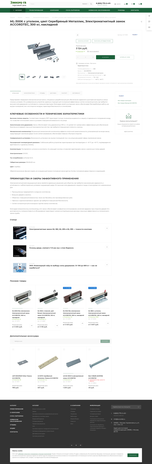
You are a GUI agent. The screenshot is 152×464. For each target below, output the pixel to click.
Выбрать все (18, 341)
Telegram (76, 445)
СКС (33, 426)
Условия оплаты (94, 409)
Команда (73, 409)
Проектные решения (38, 423)
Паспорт (64, 93)
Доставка (53, 93)
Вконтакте (71, 445)
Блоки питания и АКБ (38, 409)
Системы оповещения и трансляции (43, 431)
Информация (95, 405)
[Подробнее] (107, 228)
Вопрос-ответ (94, 416)
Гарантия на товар (95, 411)
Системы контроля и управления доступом (45, 414)
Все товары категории (124, 100)
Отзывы (42, 93)
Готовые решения (37, 421)
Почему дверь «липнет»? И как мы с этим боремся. (51, 248)
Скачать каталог (83, 41)
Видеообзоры (75, 418)
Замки (34, 411)
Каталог (13, 405)
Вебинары (74, 416)
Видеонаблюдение (38, 418)
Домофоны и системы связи (40, 416)
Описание (15, 93)
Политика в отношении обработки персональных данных (97, 420)
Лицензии (74, 414)
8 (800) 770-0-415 (103, 3)
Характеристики (29, 93)
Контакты (14, 432)
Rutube (80, 445)
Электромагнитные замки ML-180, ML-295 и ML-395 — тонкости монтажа (60, 229)
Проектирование (16, 409)
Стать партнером (16, 416)
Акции (12, 428)
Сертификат (76, 93)
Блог (72, 423)
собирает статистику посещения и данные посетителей (34, 454)
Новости (73, 421)
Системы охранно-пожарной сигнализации (45, 428)
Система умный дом (38, 436)
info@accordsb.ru (119, 419)
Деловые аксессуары (38, 433)
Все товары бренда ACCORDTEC (127, 103)
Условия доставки (95, 414)
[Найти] (91, 4)
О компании (15, 412)
